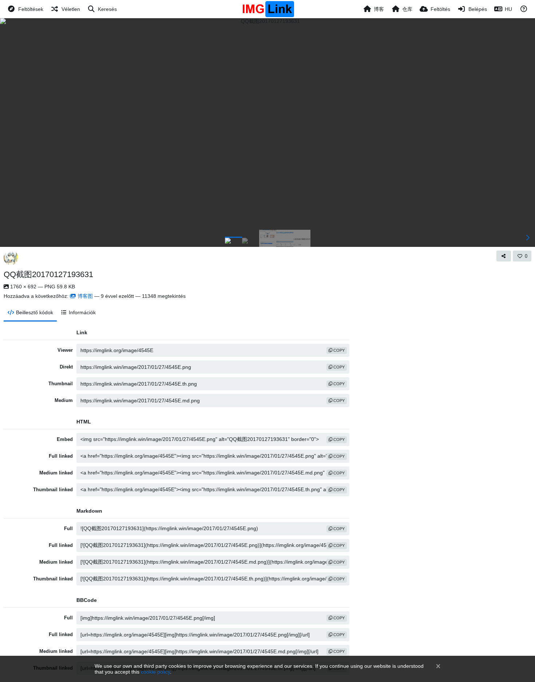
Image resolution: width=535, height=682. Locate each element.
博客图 (85, 296)
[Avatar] (11, 258)
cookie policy (155, 672)
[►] (527, 237)
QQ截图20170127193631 (48, 274)
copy (338, 350)
